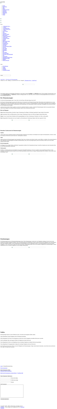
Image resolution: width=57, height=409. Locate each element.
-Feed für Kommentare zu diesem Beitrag (8, 373)
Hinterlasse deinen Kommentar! (6, 371)
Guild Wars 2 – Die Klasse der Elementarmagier (8, 79)
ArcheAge (4, 33)
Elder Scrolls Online (6, 41)
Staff (3, 7)
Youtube (4, 68)
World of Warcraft (6, 60)
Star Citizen (5, 52)
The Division (5, 56)
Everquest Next (5, 43)
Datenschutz (5, 12)
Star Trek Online (6, 53)
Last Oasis (4, 45)
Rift (3, 51)
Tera (3, 55)
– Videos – (4, 30)
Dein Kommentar (3, 384)
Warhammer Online (6, 58)
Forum (4, 14)
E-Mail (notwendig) (14, 380)
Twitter (4, 67)
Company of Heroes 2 (6, 36)
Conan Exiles (5, 37)
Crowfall (4, 39)
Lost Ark (4, 47)
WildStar (4, 59)
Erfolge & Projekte (6, 9)
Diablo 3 (4, 40)
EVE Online (5, 42)
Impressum (5, 11)
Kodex (4, 5)
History (4, 8)
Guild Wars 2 (5, 44)
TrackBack (20, 373)
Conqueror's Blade (6, 38)
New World (5, 48)
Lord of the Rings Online (7, 46)
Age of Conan (5, 31)
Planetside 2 (5, 50)
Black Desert (5, 35)
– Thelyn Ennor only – (7, 29)
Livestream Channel (6, 70)
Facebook (4, 69)
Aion (3, 32)
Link (1, 366)
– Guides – (5, 27)
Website (12, 382)
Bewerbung (5, 6)
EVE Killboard (5, 66)
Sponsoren (4, 10)
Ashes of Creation (6, 34)
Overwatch (5, 49)
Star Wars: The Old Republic (8, 54)
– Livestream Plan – (6, 28)
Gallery (4, 13)
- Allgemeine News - (28, 80)
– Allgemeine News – (6, 26)
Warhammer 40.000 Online (7, 57)
